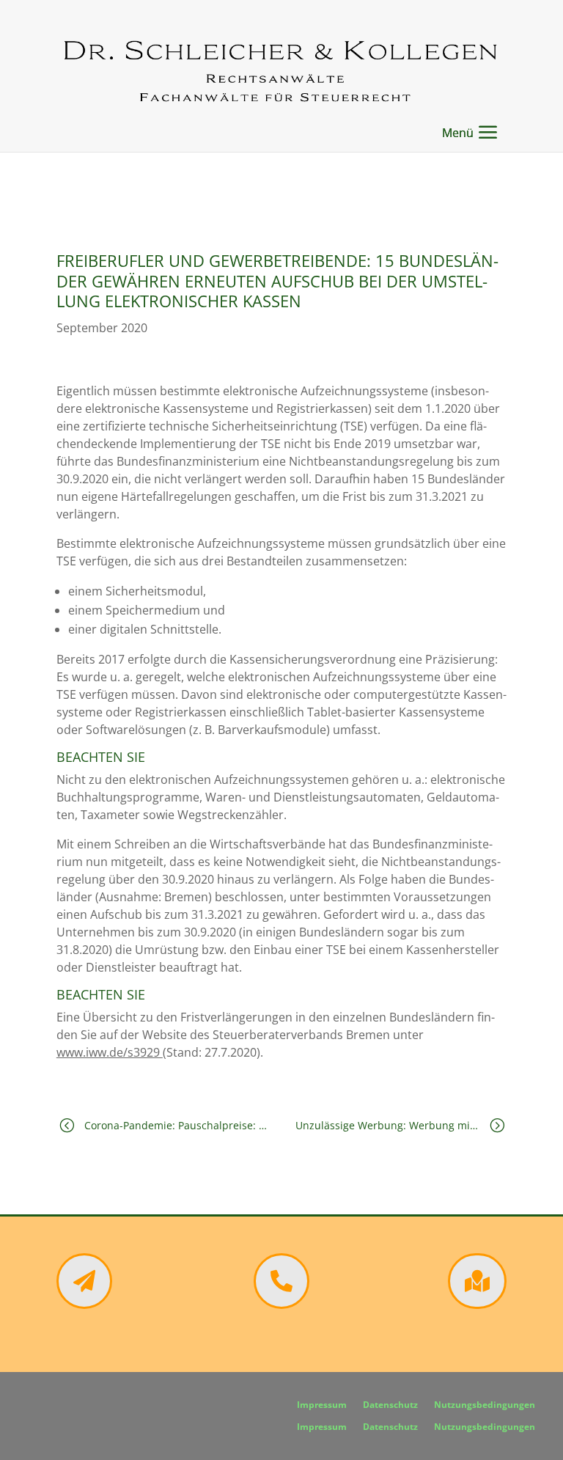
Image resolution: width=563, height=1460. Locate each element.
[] (477, 1304)
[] (84, 1304)
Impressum (322, 1405)
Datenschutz (390, 1405)
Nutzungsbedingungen (484, 1405)
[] (281, 1304)
